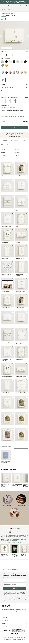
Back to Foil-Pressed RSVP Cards (8, 13)
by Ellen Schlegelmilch (16, 485)
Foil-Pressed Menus (19, 359)
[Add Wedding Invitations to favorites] (13, 163)
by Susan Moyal (3, 486)
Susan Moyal (4, 16)
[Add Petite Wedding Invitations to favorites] (13, 397)
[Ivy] (25, 61)
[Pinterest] (14, 633)
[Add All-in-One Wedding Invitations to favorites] (27, 261)
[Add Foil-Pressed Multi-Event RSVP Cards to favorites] (13, 346)
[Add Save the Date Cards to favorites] (27, 397)
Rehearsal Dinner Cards (20, 291)
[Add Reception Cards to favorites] (27, 180)
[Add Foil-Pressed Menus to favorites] (27, 346)
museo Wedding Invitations (17, 484)
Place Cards (18, 242)
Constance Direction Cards (5, 461)
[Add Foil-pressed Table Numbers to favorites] (13, 364)
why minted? (14, 140)
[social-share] (2, 19)
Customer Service (6, 620)
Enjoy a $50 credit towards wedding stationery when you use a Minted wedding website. (14, 2)
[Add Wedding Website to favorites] (13, 279)
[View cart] (26, 6)
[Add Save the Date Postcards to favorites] (27, 413)
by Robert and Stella (4, 462)
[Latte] (17, 61)
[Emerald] (14, 61)
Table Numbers (5, 242)
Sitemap (18, 637)
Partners (4, 623)
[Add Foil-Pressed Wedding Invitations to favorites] (13, 295)
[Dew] (21, 61)
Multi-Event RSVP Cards (6, 226)
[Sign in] (21, 6)
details (5, 140)
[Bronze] (10, 72)
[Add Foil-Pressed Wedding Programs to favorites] (13, 380)
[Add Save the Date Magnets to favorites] (27, 429)
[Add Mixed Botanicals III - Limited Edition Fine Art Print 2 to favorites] (18, 545)
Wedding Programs (5, 258)
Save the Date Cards (20, 409)
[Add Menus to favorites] (27, 213)
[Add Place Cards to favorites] (27, 229)
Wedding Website (5, 291)
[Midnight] (6, 61)
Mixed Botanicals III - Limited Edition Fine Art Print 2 (14, 555)
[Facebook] (12, 633)
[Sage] (2, 65)
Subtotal (3, 121)
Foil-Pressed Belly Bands (7, 342)
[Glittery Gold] (25, 72)
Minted (2, 569)
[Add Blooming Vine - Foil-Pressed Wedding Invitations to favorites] (28, 545)
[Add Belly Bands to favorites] (13, 196)
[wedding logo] (6, 5)
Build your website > (21, 2)
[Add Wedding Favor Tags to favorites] (27, 245)
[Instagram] (17, 633)
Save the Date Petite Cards (7, 425)
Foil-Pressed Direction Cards (7, 324)
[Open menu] (2, 6)
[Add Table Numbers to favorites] (13, 229)
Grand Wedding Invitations (21, 392)
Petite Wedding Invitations (7, 409)
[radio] (3, 55)
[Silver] (14, 72)
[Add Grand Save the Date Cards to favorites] (13, 429)
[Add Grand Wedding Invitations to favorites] (27, 380)
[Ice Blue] (2, 72)
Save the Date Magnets (20, 442)
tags (24, 140)
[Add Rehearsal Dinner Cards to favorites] (27, 279)
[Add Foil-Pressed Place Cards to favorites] (27, 364)
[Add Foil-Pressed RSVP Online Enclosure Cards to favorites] (27, 329)
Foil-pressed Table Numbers (7, 376)
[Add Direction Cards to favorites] (13, 180)
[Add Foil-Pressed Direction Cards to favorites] (13, 312)
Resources (4, 626)
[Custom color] (6, 65)
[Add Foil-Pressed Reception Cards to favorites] (27, 312)
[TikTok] (15, 633)
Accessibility (23, 637)
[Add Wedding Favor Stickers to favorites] (13, 261)
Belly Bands (4, 209)
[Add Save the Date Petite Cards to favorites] (13, 413)
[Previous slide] (1, 36)
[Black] (6, 72)
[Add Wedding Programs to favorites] (13, 245)
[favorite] (5, 19)
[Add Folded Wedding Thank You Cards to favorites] (27, 163)
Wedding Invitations (6, 175)
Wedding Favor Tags (20, 258)
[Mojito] (2, 61)
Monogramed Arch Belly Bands (5, 485)
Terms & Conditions (7, 637)
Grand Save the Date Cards (7, 442)
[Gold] (17, 72)
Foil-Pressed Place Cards (21, 376)
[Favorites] (24, 6)
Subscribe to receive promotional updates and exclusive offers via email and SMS (14, 575)
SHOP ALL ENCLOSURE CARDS (21, 448)
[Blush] (10, 61)
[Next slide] (28, 36)
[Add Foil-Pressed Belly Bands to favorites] (13, 329)
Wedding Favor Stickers (6, 274)
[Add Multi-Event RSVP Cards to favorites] (13, 213)
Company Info (5, 617)
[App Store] (8, 630)
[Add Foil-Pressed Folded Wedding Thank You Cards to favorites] (27, 295)
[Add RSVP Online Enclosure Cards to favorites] (27, 196)
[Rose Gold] (21, 72)
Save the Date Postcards (21, 425)
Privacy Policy (13, 637)
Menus (17, 226)
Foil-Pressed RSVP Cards (12, 569)
